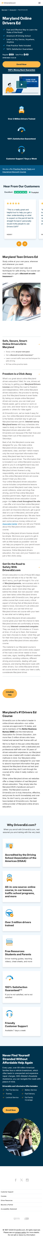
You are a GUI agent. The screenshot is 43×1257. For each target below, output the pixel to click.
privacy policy (20, 1232)
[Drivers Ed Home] (9, 3)
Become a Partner (7, 1205)
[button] (18, 243)
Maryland (4, 10)
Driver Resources (6, 1200)
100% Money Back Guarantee (21, 70)
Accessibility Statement (9, 1209)
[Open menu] (39, 3)
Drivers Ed (13, 10)
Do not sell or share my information (21, 1235)
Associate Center (10, 524)
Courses (3, 1196)
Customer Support (7, 1192)
